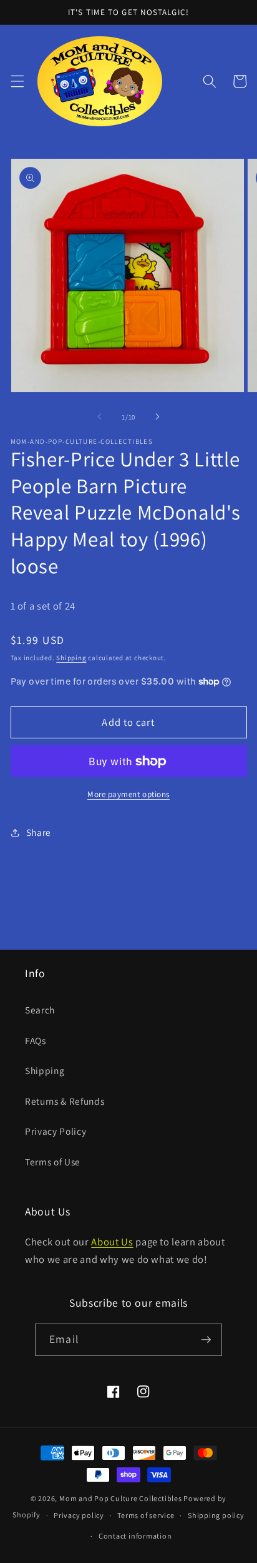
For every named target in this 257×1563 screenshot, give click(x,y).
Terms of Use (52, 1161)
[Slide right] (157, 417)
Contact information (135, 1535)
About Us (112, 1242)
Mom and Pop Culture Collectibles (120, 1498)
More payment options (128, 794)
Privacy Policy (55, 1131)
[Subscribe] (206, 1340)
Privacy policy (79, 1515)
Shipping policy (216, 1515)
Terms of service (145, 1515)
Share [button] (38, 832)
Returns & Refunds (64, 1101)
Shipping (71, 657)
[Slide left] (100, 417)
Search (40, 1009)
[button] (17, 81)
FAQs (35, 1040)
